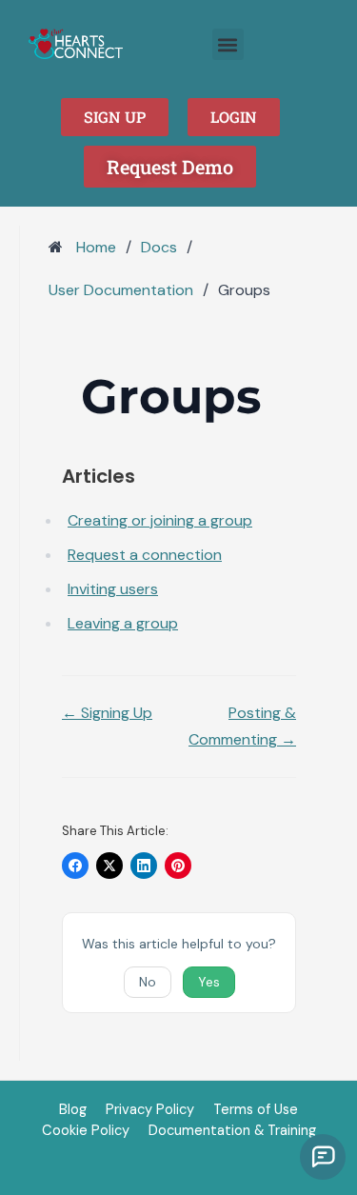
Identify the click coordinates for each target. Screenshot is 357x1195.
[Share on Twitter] (109, 865)
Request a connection (145, 555)
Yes (209, 981)
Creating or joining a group (160, 520)
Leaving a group (123, 623)
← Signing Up (107, 713)
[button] (228, 44)
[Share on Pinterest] (178, 865)
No (147, 981)
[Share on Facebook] (75, 865)
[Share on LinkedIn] (143, 865)
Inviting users (113, 589)
